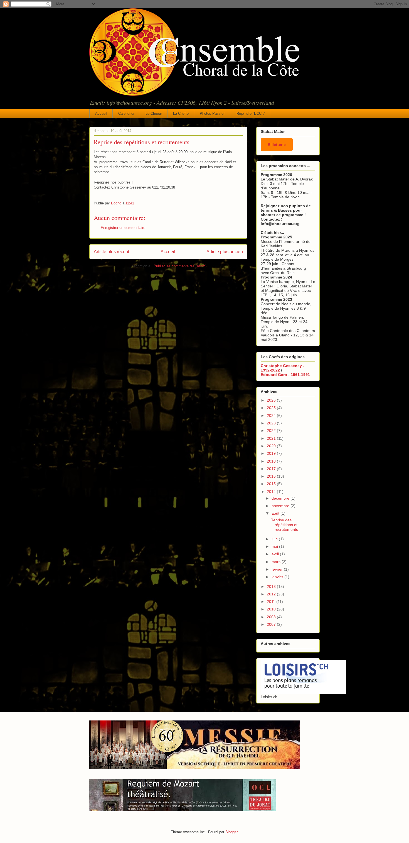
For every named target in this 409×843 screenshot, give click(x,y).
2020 (272, 446)
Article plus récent (111, 251)
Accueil (101, 113)
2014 (272, 491)
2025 (272, 407)
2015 (272, 484)
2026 (272, 400)
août (276, 513)
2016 (272, 476)
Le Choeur (154, 113)
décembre (281, 498)
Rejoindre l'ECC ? (250, 113)
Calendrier (126, 113)
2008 (272, 617)
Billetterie (277, 144)
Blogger (231, 832)
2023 (272, 423)
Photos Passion (212, 113)
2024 (272, 415)
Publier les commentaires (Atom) (180, 266)
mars (277, 561)
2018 (272, 461)
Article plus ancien (224, 251)
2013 (272, 586)
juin (275, 539)
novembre (281, 506)
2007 (272, 624)
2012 (272, 594)
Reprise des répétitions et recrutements (284, 525)
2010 (272, 609)
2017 (272, 468)
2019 (272, 453)
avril (276, 554)
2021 (272, 438)
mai (275, 546)
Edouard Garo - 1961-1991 (285, 374)
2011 (271, 601)
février (278, 569)
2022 (272, 430)
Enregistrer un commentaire (123, 228)
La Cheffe (181, 113)
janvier (278, 577)
